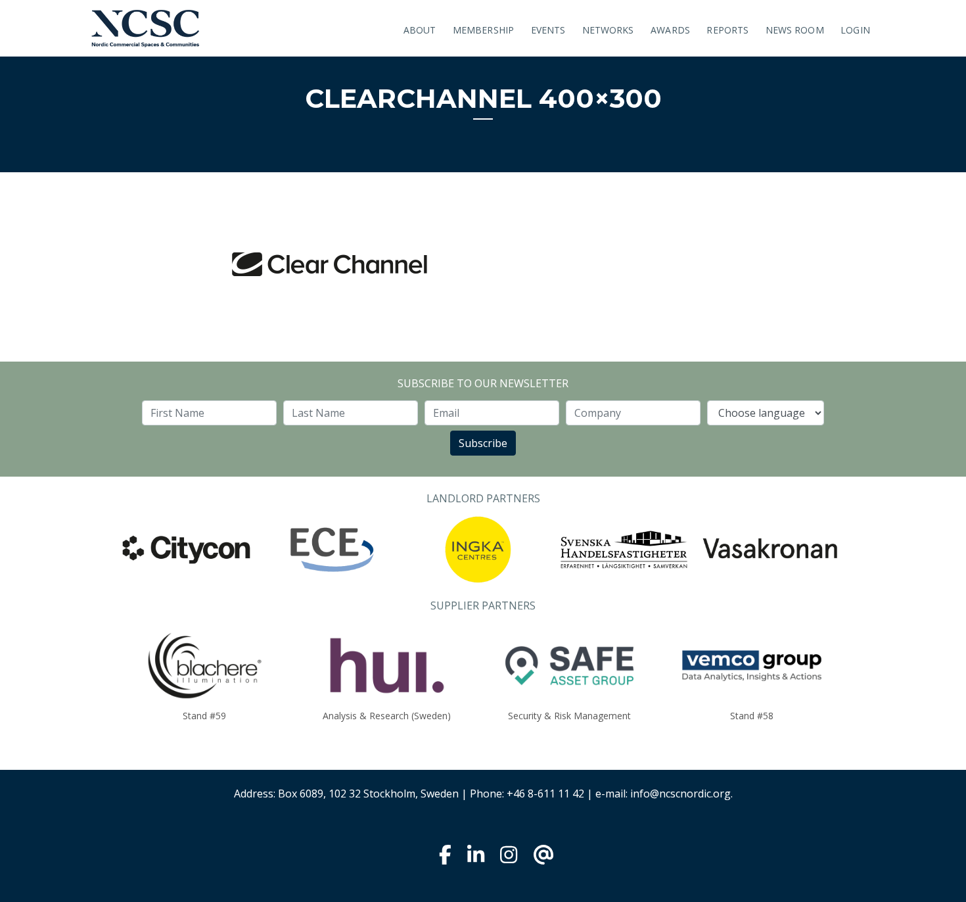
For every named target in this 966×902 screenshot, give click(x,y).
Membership (483, 30)
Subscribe (483, 443)
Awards (670, 30)
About (419, 30)
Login (855, 30)
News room (795, 30)
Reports (727, 30)
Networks (608, 30)
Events (548, 30)
